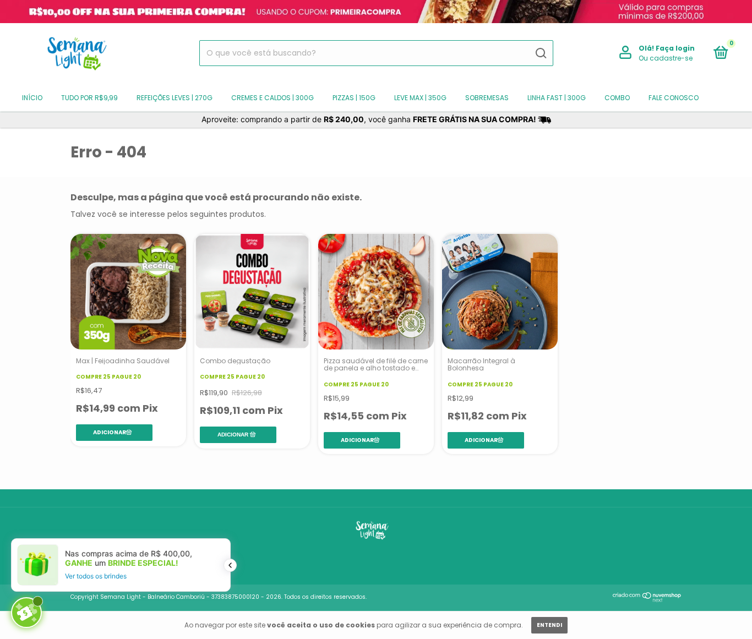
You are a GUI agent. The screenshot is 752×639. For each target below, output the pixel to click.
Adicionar (232, 435)
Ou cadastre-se (666, 58)
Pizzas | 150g (354, 97)
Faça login (675, 48)
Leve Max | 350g (420, 97)
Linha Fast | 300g (556, 97)
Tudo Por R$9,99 (89, 97)
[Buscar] (540, 53)
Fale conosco (674, 97)
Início (32, 97)
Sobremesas (487, 97)
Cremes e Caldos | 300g (272, 97)
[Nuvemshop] (647, 599)
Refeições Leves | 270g (174, 97)
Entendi (549, 625)
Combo (617, 97)
